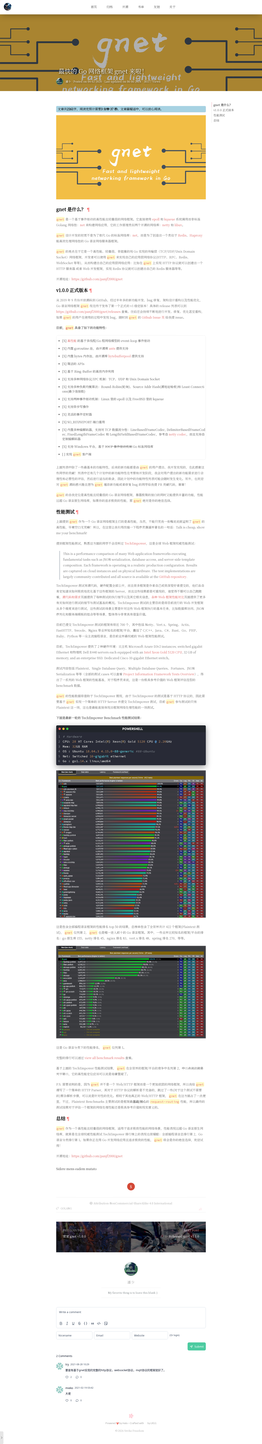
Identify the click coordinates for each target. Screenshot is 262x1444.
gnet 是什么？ (222, 105)
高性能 (72, 341)
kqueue (169, 219)
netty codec (177, 434)
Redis (182, 235)
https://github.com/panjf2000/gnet (97, 279)
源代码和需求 (71, 597)
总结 (216, 120)
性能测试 (219, 115)
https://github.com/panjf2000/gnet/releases (88, 311)
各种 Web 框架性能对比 (167, 597)
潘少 (68, 81)
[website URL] (60, 81)
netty (166, 225)
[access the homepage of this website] (8, 7)
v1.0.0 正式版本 (223, 110)
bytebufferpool (119, 356)
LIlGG (154, 1423)
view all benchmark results (104, 1058)
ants (112, 348)
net (82, 225)
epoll (156, 219)
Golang (66, 1208)
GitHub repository (172, 576)
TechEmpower (135, 543)
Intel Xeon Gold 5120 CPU (163, 652)
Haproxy (196, 235)
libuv (178, 225)
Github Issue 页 (153, 317)
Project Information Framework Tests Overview (158, 674)
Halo (125, 1423)
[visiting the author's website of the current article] (131, 1270)
